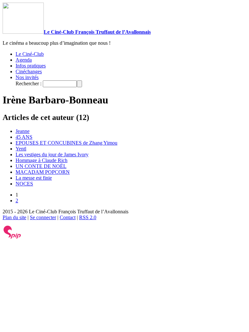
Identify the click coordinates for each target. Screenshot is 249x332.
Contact (68, 217)
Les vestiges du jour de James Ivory (52, 154)
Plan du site (14, 217)
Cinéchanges (29, 71)
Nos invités (27, 77)
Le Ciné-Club (30, 54)
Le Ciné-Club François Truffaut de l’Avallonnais (97, 32)
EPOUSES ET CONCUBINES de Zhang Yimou (66, 143)
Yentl (21, 148)
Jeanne (23, 131)
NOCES (24, 183)
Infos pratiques (31, 65)
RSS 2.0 (87, 217)
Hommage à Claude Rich (41, 160)
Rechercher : (29, 83)
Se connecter (43, 217)
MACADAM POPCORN (43, 172)
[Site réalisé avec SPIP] (12, 237)
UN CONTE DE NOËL (41, 166)
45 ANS (24, 137)
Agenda (24, 60)
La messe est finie (34, 178)
